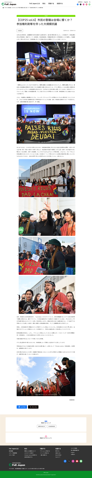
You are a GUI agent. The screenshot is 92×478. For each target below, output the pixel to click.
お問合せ (80, 2)
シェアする (22, 407)
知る (43, 3)
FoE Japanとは (34, 3)
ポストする (34, 407)
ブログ (5, 7)
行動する (51, 3)
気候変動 (9, 7)
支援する (60, 3)
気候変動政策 (51, 426)
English (86, 2)
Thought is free (53, 474)
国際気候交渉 (41, 426)
